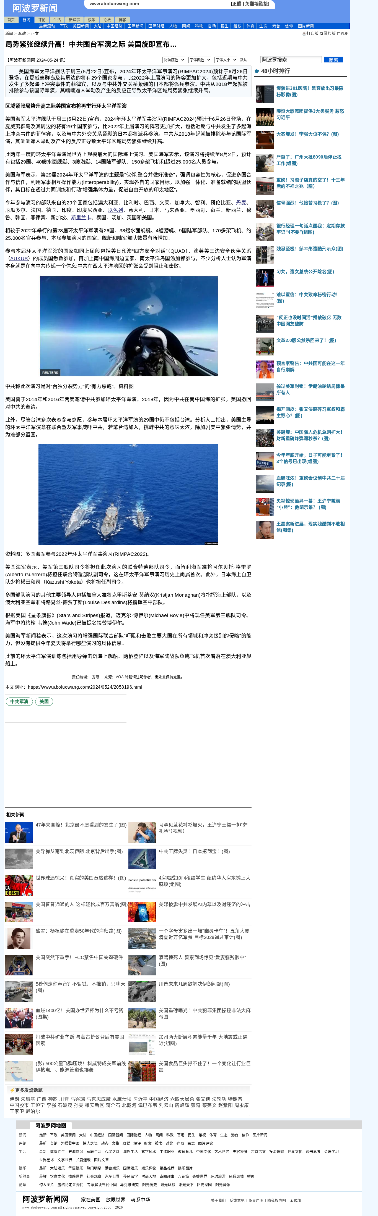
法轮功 (219, 1099)
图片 (306, 26)
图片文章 (101, 1160)
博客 (122, 20)
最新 (47, 26)
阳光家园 (204, 1185)
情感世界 (75, 1176)
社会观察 (94, 1176)
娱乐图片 (185, 1168)
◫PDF (342, 33)
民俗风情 (236, 1176)
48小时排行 (275, 71)
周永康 (241, 1105)
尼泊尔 (33, 1111)
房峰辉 (182, 1105)
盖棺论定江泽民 (71, 1185)
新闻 (26, 20)
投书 (158, 1143)
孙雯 (79, 1105)
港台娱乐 (112, 1168)
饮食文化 (57, 1176)
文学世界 (65, 1160)
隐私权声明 (276, 1200)
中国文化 (203, 1151)
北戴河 (129, 1105)
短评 (137, 1143)
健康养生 (57, 1151)
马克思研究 (129, 1185)
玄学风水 (148, 1151)
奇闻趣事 (167, 1176)
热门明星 (94, 1168)
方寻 (96, 677)
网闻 (186, 26)
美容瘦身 (240, 1151)
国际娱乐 (130, 1168)
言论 (54, 1143)
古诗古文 (258, 1151)
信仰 (289, 26)
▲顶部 (295, 1200)
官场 (212, 26)
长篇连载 (83, 1160)
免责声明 (255, 1200)
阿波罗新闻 (35, 8)
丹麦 (241, 203)
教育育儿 (185, 1151)
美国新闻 (81, 26)
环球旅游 (218, 1176)
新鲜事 (74, 20)
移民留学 (130, 1176)
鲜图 (251, 1176)
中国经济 (115, 26)
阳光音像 (222, 1185)
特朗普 (235, 1099)
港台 (276, 26)
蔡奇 (196, 1105)
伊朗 (14, 1099)
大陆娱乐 (57, 1168)
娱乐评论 (148, 1168)
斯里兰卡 (81, 217)
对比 (169, 1143)
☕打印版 (310, 33)
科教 (199, 26)
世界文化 (295, 1151)
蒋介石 (113, 1105)
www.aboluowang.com (114, 3)
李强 (51, 1105)
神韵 (53, 1099)
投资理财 (276, 1151)
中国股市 (19, 1105)
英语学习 (331, 1151)
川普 (64, 1099)
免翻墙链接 (256, 3)
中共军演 (19, 701)
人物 (173, 26)
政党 (126, 1143)
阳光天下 (186, 1185)
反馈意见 (237, 1200)
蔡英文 (209, 1105)
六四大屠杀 (182, 1099)
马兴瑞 (78, 1099)
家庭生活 (94, 1151)
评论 (42, 20)
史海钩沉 (75, 1151)
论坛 (107, 20)
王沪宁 (37, 1105)
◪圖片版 (328, 33)
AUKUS (19, 258)
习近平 (140, 1099)
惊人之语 (90, 1143)
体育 (251, 26)
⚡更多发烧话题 (26, 1090)
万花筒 (183, 1176)
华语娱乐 (75, 1168)
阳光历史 (149, 1185)
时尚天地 (148, 1176)
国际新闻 (136, 26)
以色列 (115, 210)
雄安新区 (94, 1105)
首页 (11, 20)
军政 (64, 26)
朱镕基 (28, 1099)
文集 (115, 1143)
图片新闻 (260, 1135)
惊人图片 (46, 1185)
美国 (44, 701)
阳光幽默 (167, 1185)
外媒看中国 (70, 1143)
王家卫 (17, 1111)
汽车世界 (112, 1176)
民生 (225, 26)
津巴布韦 (147, 1105)
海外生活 (130, 1151)
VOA (120, 677)
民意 (191, 1143)
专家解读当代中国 (102, 1185)
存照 (180, 1143)
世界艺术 (46, 1160)
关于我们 (218, 1200)
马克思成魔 (99, 1099)
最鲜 (43, 1176)
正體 (236, 3)
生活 (57, 20)
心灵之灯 (112, 1151)
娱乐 (91, 20)
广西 (41, 1099)
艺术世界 (221, 1151)
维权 (238, 26)
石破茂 (65, 1105)
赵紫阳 (225, 1105)
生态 (263, 26)
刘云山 (166, 1105)
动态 (104, 1143)
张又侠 (203, 1099)
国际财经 (156, 26)
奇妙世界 (199, 1176)
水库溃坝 (122, 1099)
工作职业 (167, 1151)
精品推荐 (167, 1168)
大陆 (98, 26)
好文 (148, 1143)
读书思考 (313, 1151)
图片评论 (205, 1143)
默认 (243, 60)
